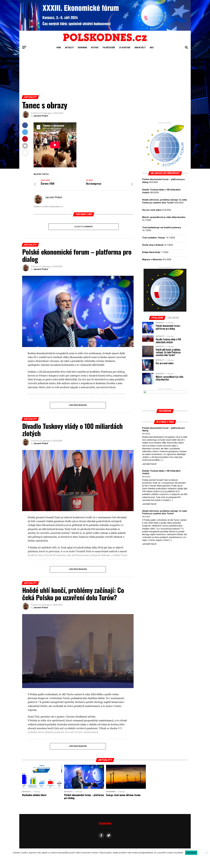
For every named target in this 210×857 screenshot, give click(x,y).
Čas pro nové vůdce (152, 210)
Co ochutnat (125, 47)
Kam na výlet (140, 47)
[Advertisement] (105, 74)
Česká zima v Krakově (152, 245)
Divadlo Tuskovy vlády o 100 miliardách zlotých (161, 472)
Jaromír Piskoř (41, 116)
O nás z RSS (166, 421)
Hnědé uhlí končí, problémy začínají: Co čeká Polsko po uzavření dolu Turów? (164, 512)
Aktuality (69, 47)
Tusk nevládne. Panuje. (153, 237)
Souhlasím (191, 852)
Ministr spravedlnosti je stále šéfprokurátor (164, 217)
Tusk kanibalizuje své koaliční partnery (161, 227)
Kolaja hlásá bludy (151, 252)
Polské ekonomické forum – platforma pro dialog (163, 429)
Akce (152, 47)
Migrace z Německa (152, 259)
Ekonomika (82, 47)
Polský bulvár (109, 47)
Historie (95, 47)
